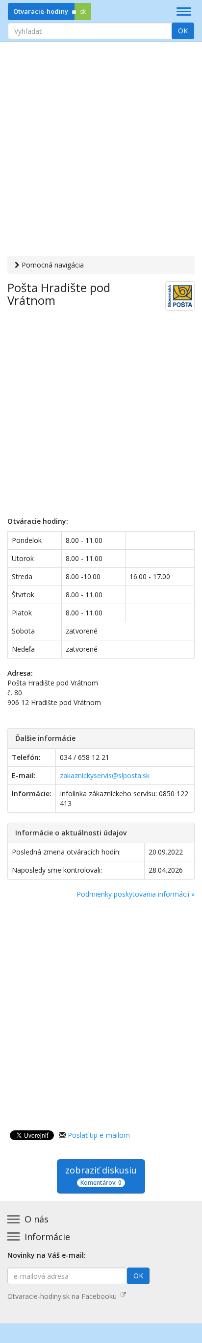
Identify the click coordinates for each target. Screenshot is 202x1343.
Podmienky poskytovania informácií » (135, 894)
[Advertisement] (101, 150)
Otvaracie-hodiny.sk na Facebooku (64, 1296)
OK (183, 30)
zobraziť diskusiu (101, 1175)
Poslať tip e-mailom (99, 1135)
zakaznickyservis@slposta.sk (105, 775)
